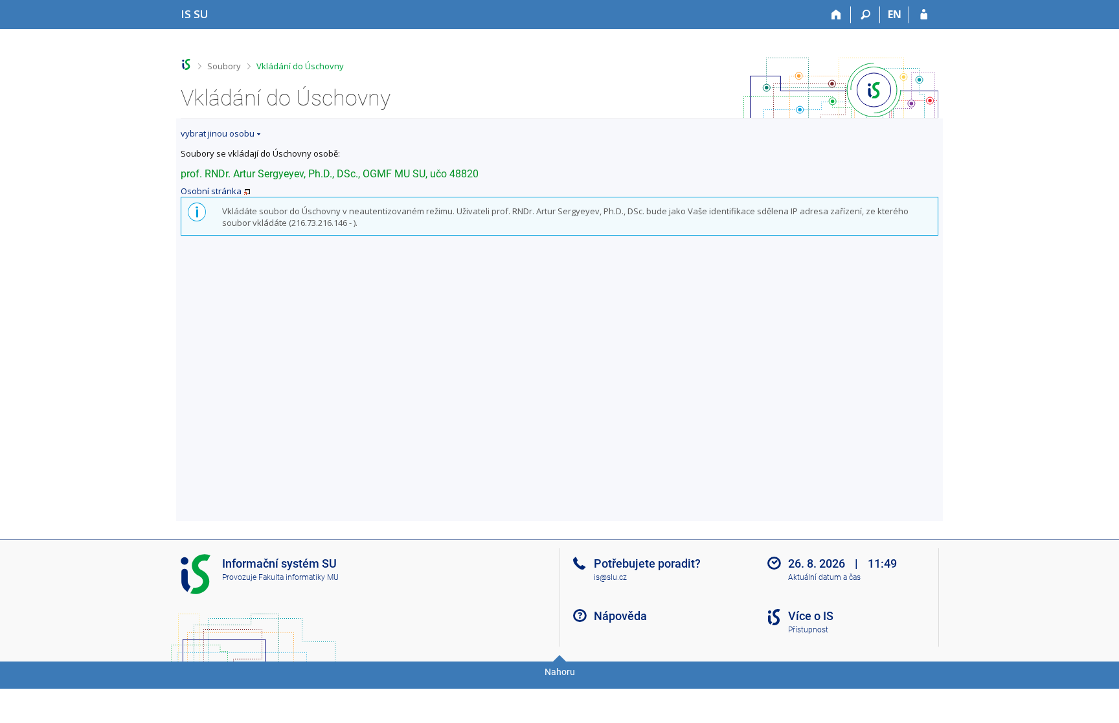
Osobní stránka (211, 191)
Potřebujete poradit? (647, 563)
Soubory (224, 66)
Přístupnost (808, 629)
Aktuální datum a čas (824, 577)
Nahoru (560, 672)
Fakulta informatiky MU (298, 577)
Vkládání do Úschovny (300, 66)
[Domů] (836, 14)
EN (894, 14)
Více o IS (810, 616)
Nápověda (620, 616)
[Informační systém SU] (186, 64)
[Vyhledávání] (865, 14)
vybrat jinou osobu (217, 133)
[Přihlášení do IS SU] (923, 14)
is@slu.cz (610, 577)
